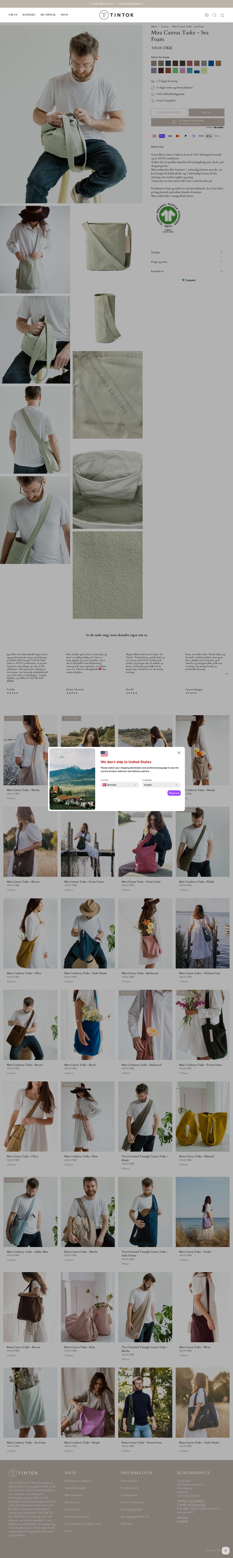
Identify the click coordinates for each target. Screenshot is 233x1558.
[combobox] (109, 785)
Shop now (174, 793)
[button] (64, 15)
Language (147, 780)
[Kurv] (222, 15)
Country (104, 780)
